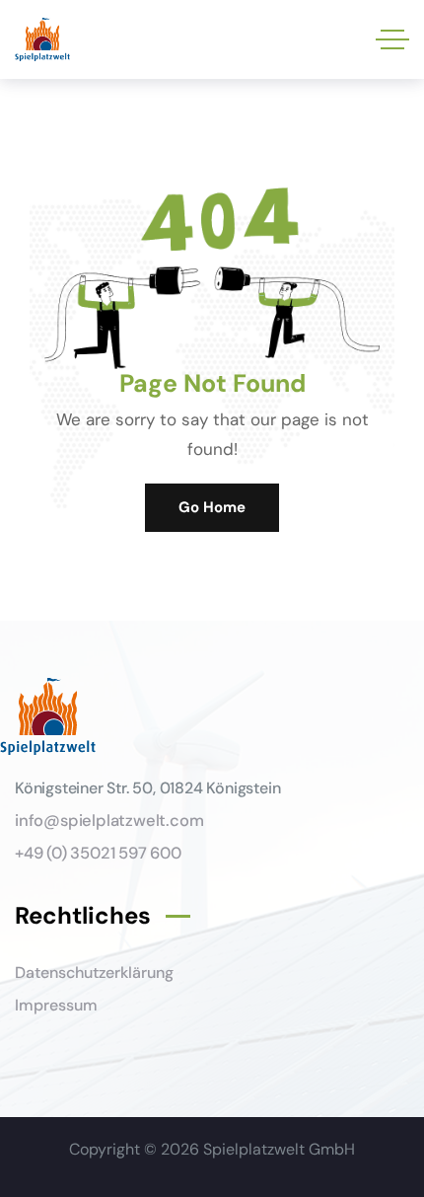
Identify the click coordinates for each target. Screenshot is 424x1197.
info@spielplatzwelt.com (109, 820)
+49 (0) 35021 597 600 (98, 853)
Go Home (212, 507)
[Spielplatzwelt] (42, 40)
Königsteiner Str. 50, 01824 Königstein (147, 788)
